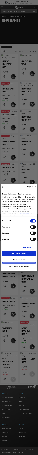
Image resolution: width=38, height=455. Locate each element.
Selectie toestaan (19, 260)
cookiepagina (25, 213)
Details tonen (27, 247)
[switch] (33, 227)
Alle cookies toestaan (19, 253)
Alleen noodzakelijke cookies (19, 266)
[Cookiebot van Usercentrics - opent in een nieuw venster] (27, 187)
